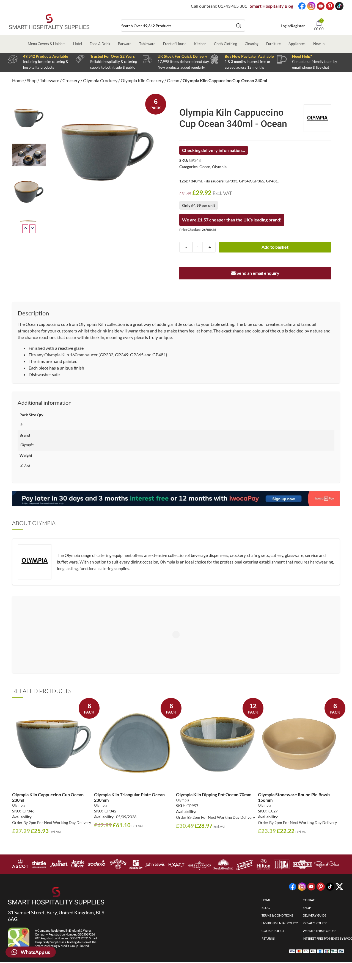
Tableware (147, 43)
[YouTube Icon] (320, 6)
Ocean (173, 80)
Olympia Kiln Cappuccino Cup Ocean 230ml (48, 797)
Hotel (77, 43)
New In (318, 43)
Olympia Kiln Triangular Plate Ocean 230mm (129, 797)
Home (18, 80)
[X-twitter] (339, 886)
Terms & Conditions (277, 915)
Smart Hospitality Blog (271, 6)
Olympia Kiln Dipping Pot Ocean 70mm (213, 794)
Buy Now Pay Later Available (249, 56)
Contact (310, 900)
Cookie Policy (273, 931)
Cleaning (251, 43)
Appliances (297, 43)
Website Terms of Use (319, 931)
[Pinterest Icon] (330, 6)
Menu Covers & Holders (46, 43)
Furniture (273, 43)
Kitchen (200, 43)
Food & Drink (100, 43)
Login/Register (293, 26)
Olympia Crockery (100, 80)
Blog (266, 907)
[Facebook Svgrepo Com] (302, 6)
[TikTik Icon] (339, 6)
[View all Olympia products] (317, 118)
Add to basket (275, 246)
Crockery (71, 80)
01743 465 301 (232, 6)
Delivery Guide (314, 915)
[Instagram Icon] (311, 6)
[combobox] (183, 26)
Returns (268, 938)
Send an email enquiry (257, 273)
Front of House (174, 43)
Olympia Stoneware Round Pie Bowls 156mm (294, 797)
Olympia (219, 166)
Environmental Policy (280, 923)
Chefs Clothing (225, 43)
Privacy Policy (315, 923)
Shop (32, 80)
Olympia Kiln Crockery (142, 80)
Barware (124, 43)
